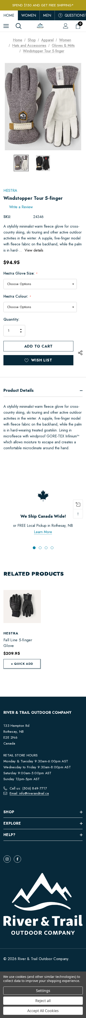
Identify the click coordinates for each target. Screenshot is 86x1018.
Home (8, 15)
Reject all (43, 1000)
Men (47, 15)
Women (28, 15)
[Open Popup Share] (80, 353)
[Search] (19, 26)
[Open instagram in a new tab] (7, 859)
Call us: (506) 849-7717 (28, 788)
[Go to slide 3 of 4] (46, 547)
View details (34, 250)
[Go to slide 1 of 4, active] (34, 547)
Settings (43, 990)
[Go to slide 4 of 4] (52, 547)
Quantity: (11, 319)
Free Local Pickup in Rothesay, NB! (43, 5)
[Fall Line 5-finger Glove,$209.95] (22, 606)
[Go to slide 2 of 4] (40, 547)
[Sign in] (65, 26)
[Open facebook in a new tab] (17, 859)
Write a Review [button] (21, 207)
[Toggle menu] (6, 26)
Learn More (43, 532)
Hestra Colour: (17, 296)
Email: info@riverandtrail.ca (29, 793)
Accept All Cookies (43, 1010)
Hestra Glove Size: (20, 273)
